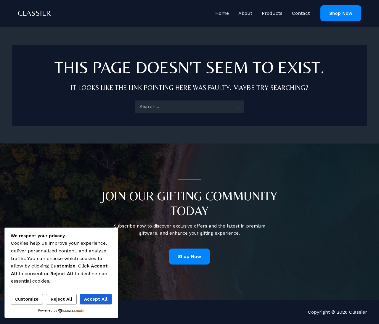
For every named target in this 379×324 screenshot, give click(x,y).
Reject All (61, 299)
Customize (26, 299)
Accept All (95, 299)
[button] (340, 13)
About (245, 13)
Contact (301, 13)
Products (272, 13)
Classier (34, 13)
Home (222, 13)
